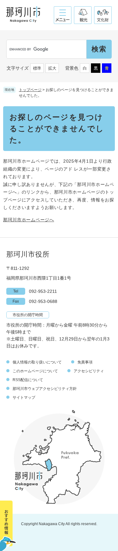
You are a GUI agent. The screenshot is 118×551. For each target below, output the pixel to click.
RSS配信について (28, 380)
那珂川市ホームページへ (28, 219)
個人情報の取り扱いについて (37, 362)
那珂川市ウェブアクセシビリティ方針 (45, 388)
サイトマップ (24, 397)
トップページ (30, 90)
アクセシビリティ (89, 371)
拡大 (52, 68)
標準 (37, 68)
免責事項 (85, 362)
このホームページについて (35, 371)
